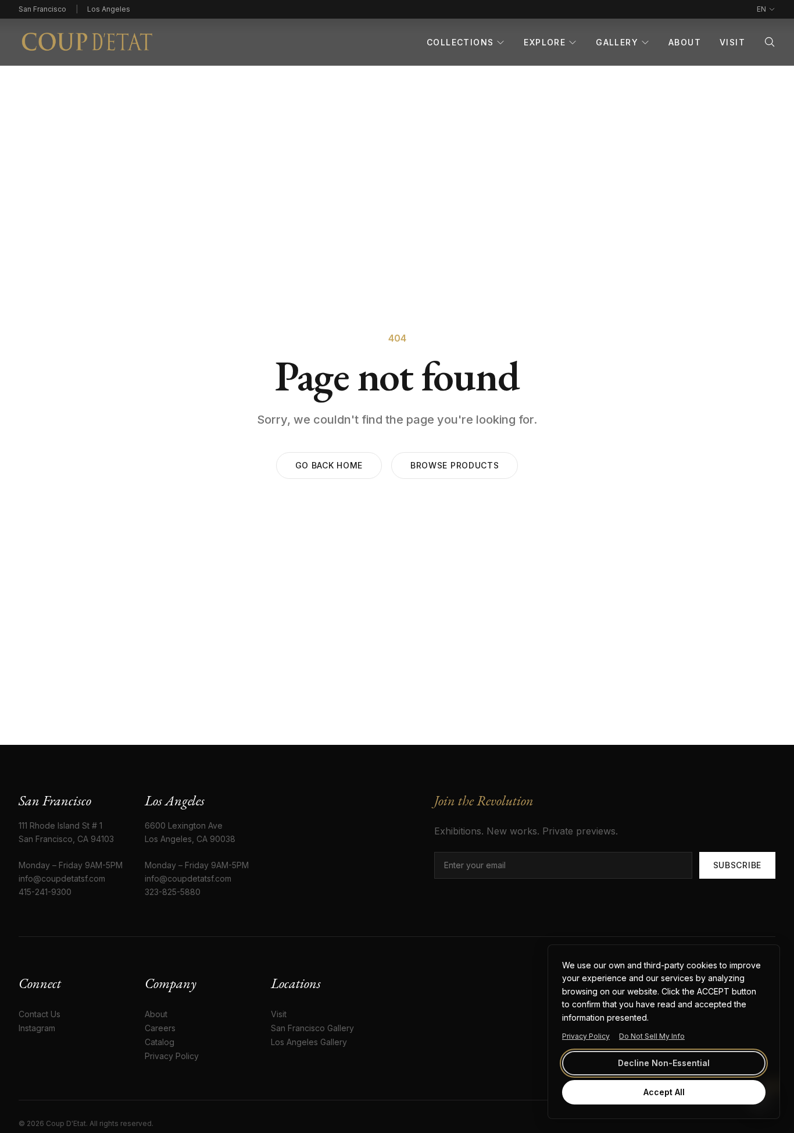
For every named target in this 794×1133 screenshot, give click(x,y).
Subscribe (737, 865)
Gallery (617, 42)
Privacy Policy (586, 1036)
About (684, 42)
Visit (732, 42)
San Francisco (42, 9)
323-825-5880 (173, 892)
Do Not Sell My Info (652, 1036)
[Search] (769, 42)
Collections (460, 42)
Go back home (329, 465)
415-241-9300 (45, 892)
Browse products (454, 465)
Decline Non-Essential (664, 1063)
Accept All (664, 1092)
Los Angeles (108, 9)
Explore (545, 42)
